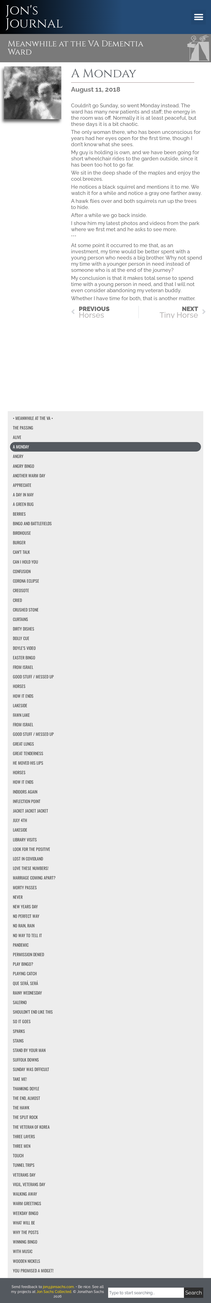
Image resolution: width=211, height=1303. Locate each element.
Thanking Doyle (26, 1088)
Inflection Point (26, 801)
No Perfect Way (26, 916)
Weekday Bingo (25, 1213)
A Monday (21, 447)
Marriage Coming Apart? (34, 878)
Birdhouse (22, 533)
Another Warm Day (29, 475)
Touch (18, 1155)
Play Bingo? (23, 964)
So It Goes (22, 1021)
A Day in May (23, 494)
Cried (17, 600)
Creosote (21, 590)
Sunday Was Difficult (31, 1069)
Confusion (22, 571)
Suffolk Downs (26, 1060)
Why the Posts (26, 1232)
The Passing (23, 428)
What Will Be (24, 1223)
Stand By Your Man (29, 1050)
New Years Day (25, 906)
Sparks (19, 1031)
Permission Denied (28, 954)
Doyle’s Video (24, 648)
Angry (18, 456)
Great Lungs (23, 744)
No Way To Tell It (27, 935)
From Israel (23, 667)
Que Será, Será (25, 983)
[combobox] (146, 1293)
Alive (17, 437)
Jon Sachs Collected (54, 1292)
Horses (19, 686)
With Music (22, 1251)
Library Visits (25, 839)
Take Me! (20, 1079)
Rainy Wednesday (27, 993)
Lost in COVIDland (28, 859)
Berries (19, 514)
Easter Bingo (24, 657)
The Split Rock (25, 1117)
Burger (19, 542)
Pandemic (21, 945)
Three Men (21, 1146)
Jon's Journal (34, 17)
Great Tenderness (28, 753)
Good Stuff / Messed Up (33, 677)
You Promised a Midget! (33, 1270)
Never (18, 897)
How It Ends (23, 696)
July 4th (20, 820)
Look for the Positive (31, 849)
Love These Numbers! (30, 868)
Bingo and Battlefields (32, 523)
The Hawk (21, 1107)
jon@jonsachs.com (58, 1287)
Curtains (20, 619)
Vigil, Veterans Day (29, 1184)
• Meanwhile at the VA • (33, 418)
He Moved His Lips (28, 763)
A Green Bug (23, 504)
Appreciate (22, 485)
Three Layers (24, 1136)
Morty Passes (25, 887)
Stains (18, 1041)
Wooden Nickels (26, 1261)
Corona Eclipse (26, 581)
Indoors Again (25, 792)
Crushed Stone (26, 610)
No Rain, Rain (23, 925)
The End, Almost (26, 1098)
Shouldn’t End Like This (33, 1012)
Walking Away (25, 1194)
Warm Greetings (27, 1203)
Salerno (20, 1002)
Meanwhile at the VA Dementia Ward (75, 48)
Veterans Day (24, 1175)
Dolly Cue (21, 638)
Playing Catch (25, 973)
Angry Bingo (23, 466)
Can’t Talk (21, 552)
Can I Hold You (25, 562)
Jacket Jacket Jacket (30, 811)
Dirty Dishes (23, 629)
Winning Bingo (25, 1242)
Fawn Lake (21, 715)
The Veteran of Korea (31, 1127)
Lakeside (20, 705)
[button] (198, 17)
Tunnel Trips (23, 1165)
